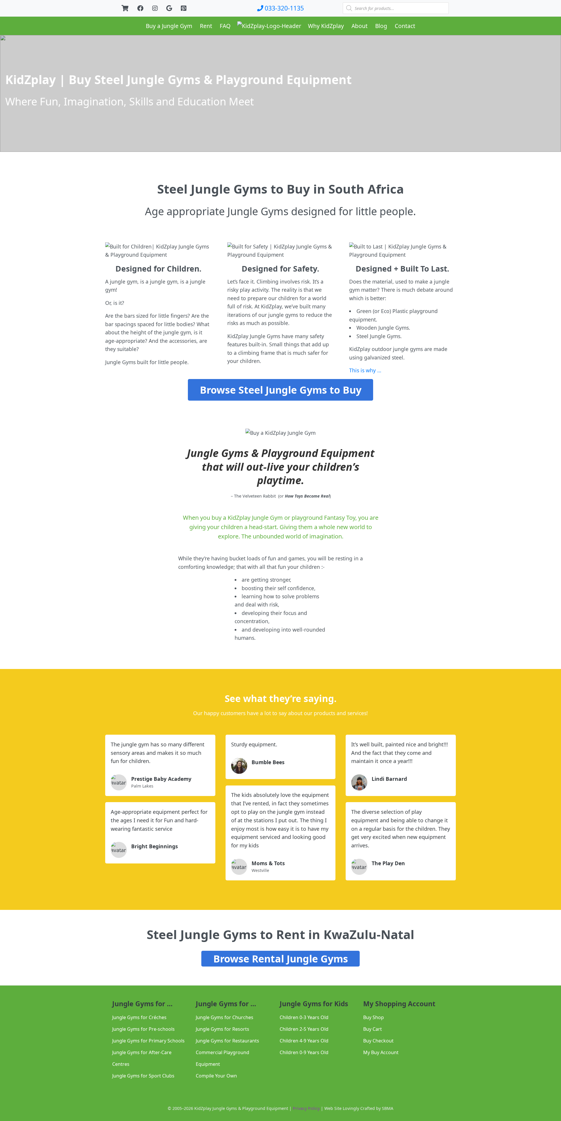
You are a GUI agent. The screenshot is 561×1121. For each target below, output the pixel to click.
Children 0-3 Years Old (304, 1017)
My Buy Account (381, 1052)
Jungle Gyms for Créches (139, 1017)
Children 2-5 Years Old (304, 1029)
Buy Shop (373, 1017)
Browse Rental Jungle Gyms (280, 958)
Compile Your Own (216, 1076)
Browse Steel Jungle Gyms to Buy (280, 390)
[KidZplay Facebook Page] (140, 8)
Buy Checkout (378, 1040)
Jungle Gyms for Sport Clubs (143, 1076)
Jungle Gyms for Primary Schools (148, 1040)
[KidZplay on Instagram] (154, 8)
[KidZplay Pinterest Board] (183, 8)
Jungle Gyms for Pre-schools (143, 1029)
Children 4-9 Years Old (304, 1040)
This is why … (365, 370)
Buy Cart (372, 1029)
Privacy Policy (306, 1108)
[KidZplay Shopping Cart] (125, 8)
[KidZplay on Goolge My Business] (169, 8)
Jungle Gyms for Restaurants (227, 1040)
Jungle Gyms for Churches (224, 1017)
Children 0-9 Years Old (304, 1052)
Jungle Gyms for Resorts (222, 1029)
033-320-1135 (283, 8)
